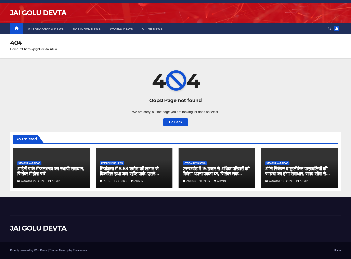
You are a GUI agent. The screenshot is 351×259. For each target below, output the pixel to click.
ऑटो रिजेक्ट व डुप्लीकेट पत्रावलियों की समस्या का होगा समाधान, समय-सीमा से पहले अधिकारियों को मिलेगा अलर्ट (296, 174)
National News (87, 28)
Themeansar (80, 250)
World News (121, 28)
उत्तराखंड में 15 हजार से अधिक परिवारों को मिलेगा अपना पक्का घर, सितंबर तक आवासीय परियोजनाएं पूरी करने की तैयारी (216, 174)
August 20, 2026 (116, 181)
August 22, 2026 (33, 181)
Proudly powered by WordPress (29, 250)
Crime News (152, 28)
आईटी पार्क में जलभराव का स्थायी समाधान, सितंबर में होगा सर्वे (50, 171)
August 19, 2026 (281, 181)
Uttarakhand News (46, 28)
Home (14, 49)
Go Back (175, 122)
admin (56, 181)
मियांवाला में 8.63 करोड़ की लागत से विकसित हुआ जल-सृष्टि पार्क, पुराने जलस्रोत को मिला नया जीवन (129, 174)
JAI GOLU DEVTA (38, 13)
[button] (329, 28)
